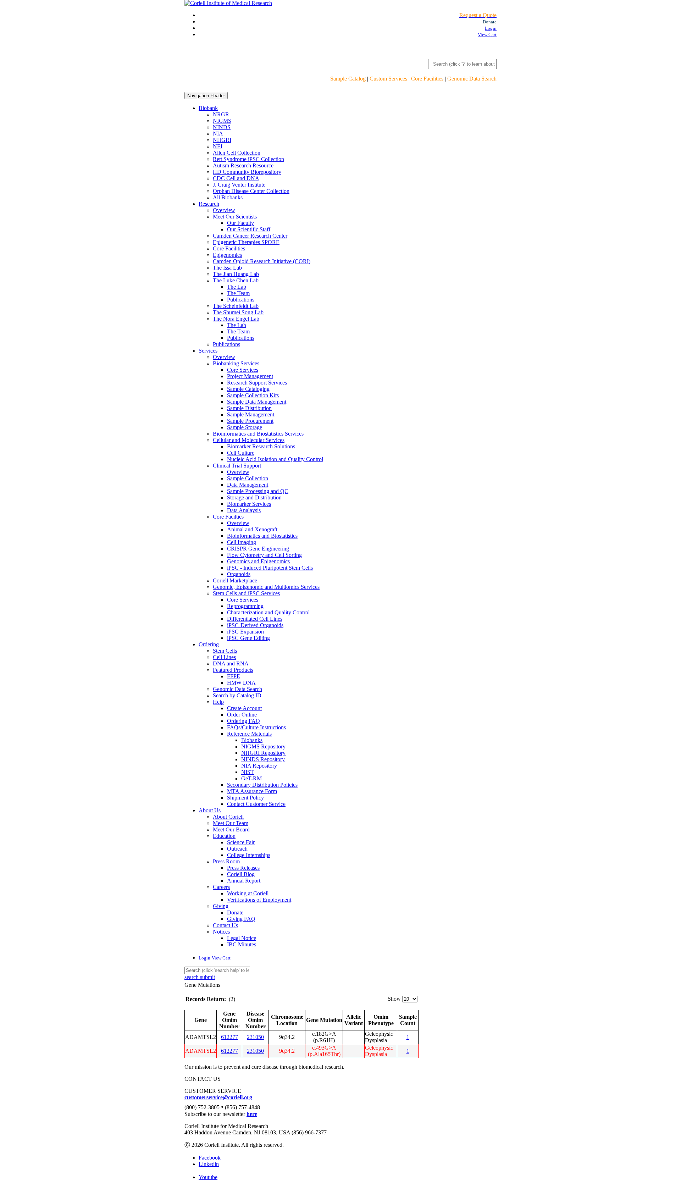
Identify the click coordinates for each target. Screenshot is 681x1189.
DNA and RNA (231, 663)
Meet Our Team (230, 823)
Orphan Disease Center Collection (251, 191)
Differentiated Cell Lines (254, 619)
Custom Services (388, 79)
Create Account (244, 708)
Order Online (242, 715)
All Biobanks (228, 197)
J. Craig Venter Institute (239, 185)
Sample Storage (244, 427)
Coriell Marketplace (235, 580)
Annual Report (243, 881)
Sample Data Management (256, 402)
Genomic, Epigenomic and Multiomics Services (266, 587)
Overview (224, 210)
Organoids (238, 574)
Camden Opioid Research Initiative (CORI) (261, 261)
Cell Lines (224, 657)
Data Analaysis (244, 510)
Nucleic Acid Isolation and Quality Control (275, 459)
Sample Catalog (348, 79)
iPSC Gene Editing (248, 638)
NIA (218, 134)
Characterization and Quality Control (268, 612)
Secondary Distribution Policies (262, 785)
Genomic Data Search (472, 79)
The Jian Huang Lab (236, 274)
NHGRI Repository (263, 753)
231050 (255, 1037)
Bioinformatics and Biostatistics (262, 536)
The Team (238, 293)
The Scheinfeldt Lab (236, 306)
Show (394, 999)
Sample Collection (247, 478)
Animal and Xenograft (252, 529)
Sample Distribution (249, 408)
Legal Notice (241, 938)
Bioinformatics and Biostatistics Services (258, 434)
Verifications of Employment (259, 900)
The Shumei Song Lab (238, 312)
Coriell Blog (241, 874)
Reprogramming (245, 606)
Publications (240, 300)
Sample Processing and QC (257, 491)
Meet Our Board (231, 829)
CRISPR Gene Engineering (258, 549)
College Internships (248, 855)
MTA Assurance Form (252, 791)
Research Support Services (257, 383)
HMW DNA (241, 683)
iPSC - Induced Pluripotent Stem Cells (270, 568)
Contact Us (225, 925)
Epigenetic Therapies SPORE (246, 242)
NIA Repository (259, 766)
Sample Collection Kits (253, 395)
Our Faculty (240, 223)
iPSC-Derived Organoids (255, 625)
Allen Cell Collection (236, 153)
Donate (235, 912)
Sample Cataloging (248, 389)
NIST (247, 772)
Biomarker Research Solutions (261, 446)
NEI (217, 146)
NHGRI (222, 140)
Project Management (250, 376)
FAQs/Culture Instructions (256, 727)
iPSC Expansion (245, 632)
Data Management (247, 485)
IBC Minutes (241, 944)
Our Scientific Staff (248, 229)
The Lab (236, 287)
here (252, 1114)
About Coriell (228, 817)
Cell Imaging (241, 542)
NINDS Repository (263, 759)
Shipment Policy (245, 798)
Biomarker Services (249, 504)
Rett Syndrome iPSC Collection (248, 159)
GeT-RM (251, 778)
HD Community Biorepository (247, 172)
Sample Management (250, 414)
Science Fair (241, 842)
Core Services (242, 370)
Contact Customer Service (256, 804)
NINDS (222, 127)
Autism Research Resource (243, 165)
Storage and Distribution (254, 497)
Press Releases (243, 868)
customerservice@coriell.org (218, 1097)
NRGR (221, 114)
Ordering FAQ (243, 721)
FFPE (233, 676)
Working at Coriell (247, 893)
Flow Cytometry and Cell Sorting (264, 555)
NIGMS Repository (263, 746)
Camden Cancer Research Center (250, 236)
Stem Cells (225, 651)
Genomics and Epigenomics (258, 561)
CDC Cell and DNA (236, 178)
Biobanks (251, 740)
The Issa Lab (227, 268)
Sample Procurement (250, 421)
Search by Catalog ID (237, 695)
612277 (229, 1037)
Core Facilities (427, 79)
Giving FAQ (241, 919)
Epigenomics (227, 255)
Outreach (237, 849)
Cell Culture (240, 453)
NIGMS (222, 121)
